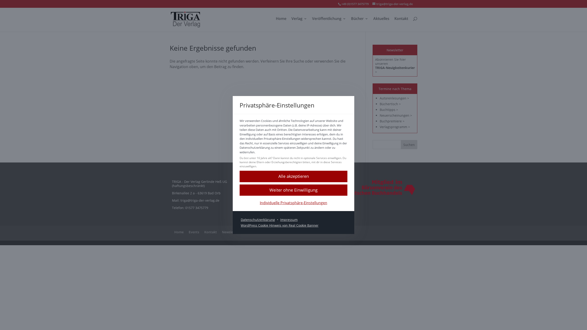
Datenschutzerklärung (258, 219)
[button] (293, 190)
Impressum (289, 219)
